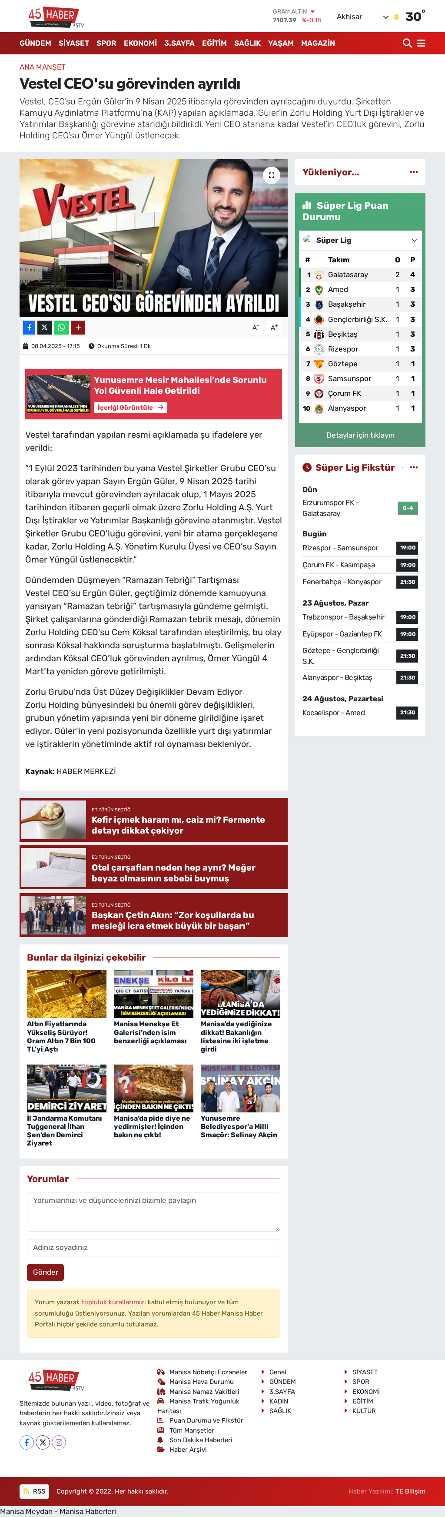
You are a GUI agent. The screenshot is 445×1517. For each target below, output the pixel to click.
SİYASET (74, 43)
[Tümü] (414, 171)
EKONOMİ (140, 43)
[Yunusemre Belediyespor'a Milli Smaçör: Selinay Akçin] (240, 1087)
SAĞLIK (247, 43)
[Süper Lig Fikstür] (414, 467)
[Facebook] (27, 1442)
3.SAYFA (179, 43)
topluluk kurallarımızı (115, 1302)
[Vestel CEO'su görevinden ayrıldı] (154, 238)
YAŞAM (281, 43)
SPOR (106, 43)
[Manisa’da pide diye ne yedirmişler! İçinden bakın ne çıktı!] (153, 1087)
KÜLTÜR (364, 1411)
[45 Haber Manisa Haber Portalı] (52, 16)
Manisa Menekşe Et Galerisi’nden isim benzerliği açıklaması (150, 1032)
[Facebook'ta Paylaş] (29, 328)
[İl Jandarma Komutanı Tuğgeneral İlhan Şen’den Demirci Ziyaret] (66, 1087)
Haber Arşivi (188, 1449)
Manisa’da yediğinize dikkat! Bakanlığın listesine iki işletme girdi (236, 1036)
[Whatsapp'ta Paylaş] (61, 328)
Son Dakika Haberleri (200, 1440)
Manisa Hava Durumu (201, 1382)
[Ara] (408, 43)
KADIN (278, 1401)
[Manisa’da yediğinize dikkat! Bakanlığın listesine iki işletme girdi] (240, 993)
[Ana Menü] (420, 43)
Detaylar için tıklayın (360, 435)
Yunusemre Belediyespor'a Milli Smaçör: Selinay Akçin (239, 1126)
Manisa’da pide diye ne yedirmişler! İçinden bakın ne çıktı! (152, 1126)
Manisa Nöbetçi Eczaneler (208, 1372)
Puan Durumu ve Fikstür (206, 1420)
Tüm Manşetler (191, 1430)
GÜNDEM (35, 43)
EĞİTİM (214, 43)
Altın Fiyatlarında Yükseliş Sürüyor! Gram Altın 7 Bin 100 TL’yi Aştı (61, 1036)
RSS (38, 1491)
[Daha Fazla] (78, 328)
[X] (43, 1442)
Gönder (45, 1272)
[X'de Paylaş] (44, 328)
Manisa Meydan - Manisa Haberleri (58, 1511)
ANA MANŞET (43, 67)
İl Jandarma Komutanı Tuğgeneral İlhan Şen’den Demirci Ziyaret (64, 1131)
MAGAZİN (318, 43)
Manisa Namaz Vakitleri (204, 1392)
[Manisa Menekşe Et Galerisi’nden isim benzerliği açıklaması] (153, 993)
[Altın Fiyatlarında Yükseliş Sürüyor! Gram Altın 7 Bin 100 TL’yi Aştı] (66, 993)
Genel (277, 1372)
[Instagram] (59, 1442)
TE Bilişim (410, 1491)
